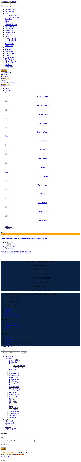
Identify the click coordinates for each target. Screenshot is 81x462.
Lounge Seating (10, 38)
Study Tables (9, 57)
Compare (8, 427)
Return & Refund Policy (13, 315)
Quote (3, 234)
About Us (8, 323)
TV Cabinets (9, 59)
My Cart (8, 341)
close (2, 350)
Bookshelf (8, 19)
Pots (6, 48)
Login (7, 337)
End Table (8, 34)
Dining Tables (9, 28)
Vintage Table (9, 63)
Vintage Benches (10, 61)
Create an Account (18, 454)
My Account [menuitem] (9, 339)
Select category (6, 6)
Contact (7, 327)
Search (4, 70)
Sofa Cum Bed (10, 53)
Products (8, 309)
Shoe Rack (8, 49)
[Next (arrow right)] (4, 460)
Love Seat (8, 42)
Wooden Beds (14, 17)
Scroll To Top (5, 456)
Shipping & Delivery (12, 325)
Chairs (7, 21)
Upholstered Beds (15, 15)
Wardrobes (8, 65)
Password (5, 444)
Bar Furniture (9, 11)
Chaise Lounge (10, 23)
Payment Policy (10, 313)
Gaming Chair (10, 36)
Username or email (8, 441)
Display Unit (9, 30)
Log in (3, 448)
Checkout (8, 345)
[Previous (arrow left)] (2, 460)
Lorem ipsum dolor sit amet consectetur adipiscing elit (24, 238)
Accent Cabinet (10, 9)
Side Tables (9, 51)
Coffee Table (9, 27)
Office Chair (9, 46)
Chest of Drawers (11, 25)
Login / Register (10, 429)
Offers (7, 311)
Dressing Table (10, 32)
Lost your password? (8, 452)
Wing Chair (9, 67)
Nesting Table (9, 44)
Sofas (7, 55)
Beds (6, 13)
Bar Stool (12, 40)
